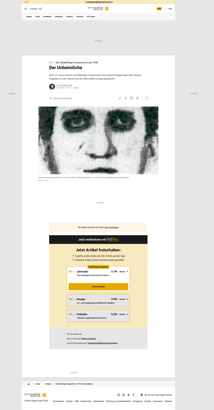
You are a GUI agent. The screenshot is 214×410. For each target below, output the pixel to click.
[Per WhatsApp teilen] (137, 98)
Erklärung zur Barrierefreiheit (118, 401)
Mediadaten (99, 401)
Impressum (158, 401)
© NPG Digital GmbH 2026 (36, 401)
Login (170, 9)
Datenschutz (86, 401)
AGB (77, 401)
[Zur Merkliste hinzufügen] (145, 98)
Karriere (69, 401)
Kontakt (147, 401)
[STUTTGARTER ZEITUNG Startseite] (98, 8)
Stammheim (59, 16)
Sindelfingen (47, 16)
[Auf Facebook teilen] (125, 98)
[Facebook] (134, 395)
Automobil (79, 16)
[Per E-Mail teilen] (131, 98)
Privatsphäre (58, 401)
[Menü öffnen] (26, 8)
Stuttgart (29, 16)
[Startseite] (29, 384)
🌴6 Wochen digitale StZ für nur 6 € (99, 2)
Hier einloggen (112, 227)
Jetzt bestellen (98, 286)
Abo (159, 9)
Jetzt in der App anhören (62, 98)
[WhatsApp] (124, 395)
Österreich (69, 16)
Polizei (37, 16)
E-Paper (34, 9)
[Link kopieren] (119, 98)
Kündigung (137, 401)
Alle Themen (91, 16)
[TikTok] (129, 395)
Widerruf (168, 401)
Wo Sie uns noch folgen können (158, 395)
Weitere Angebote (89, 339)
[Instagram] (119, 395)
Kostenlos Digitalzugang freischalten (103, 343)
